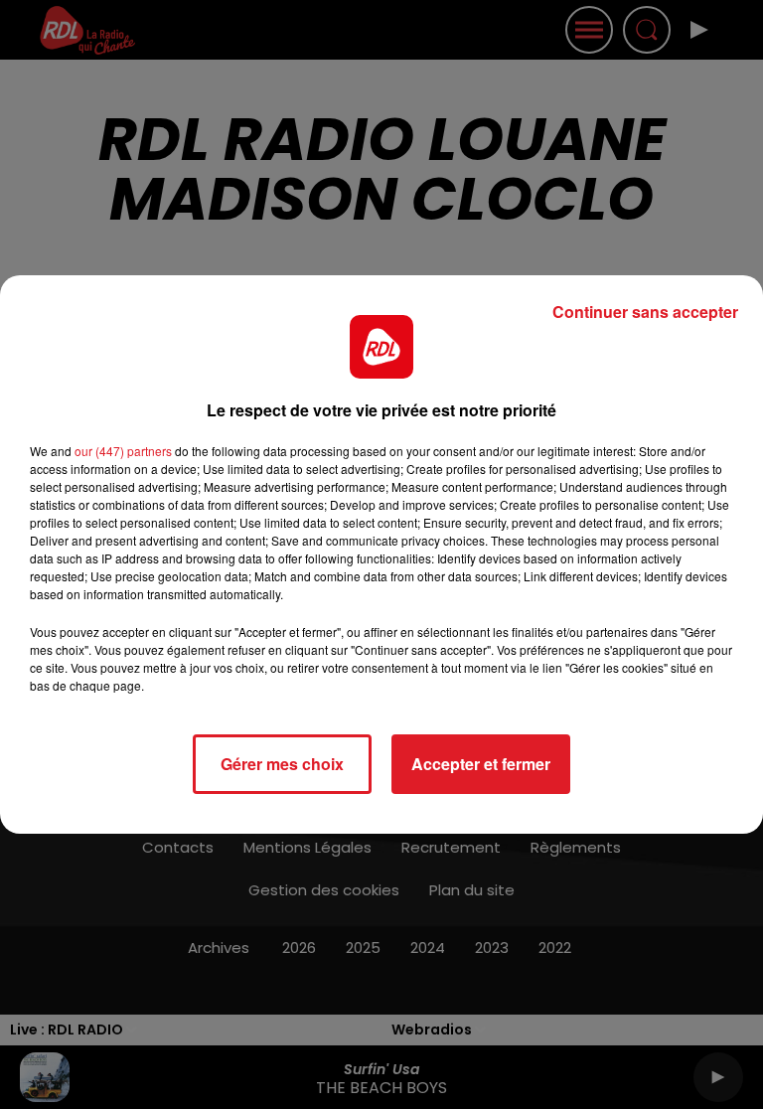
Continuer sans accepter (645, 311)
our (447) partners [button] (123, 450)
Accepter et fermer (480, 763)
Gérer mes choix (282, 763)
